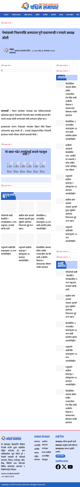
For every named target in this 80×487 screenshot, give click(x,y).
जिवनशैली (3, 211)
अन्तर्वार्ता (53, 15)
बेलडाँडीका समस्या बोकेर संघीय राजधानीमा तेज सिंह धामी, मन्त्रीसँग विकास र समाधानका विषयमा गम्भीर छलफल (44, 257)
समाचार (6, 15)
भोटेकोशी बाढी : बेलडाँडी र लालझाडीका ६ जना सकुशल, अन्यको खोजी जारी (8, 222)
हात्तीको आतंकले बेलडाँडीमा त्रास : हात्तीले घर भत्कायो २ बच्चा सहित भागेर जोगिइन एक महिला (71, 157)
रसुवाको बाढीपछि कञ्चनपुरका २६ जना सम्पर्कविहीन (8, 251)
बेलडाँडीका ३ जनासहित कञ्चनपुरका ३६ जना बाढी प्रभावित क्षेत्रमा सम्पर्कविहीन (44, 222)
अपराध (61, 15)
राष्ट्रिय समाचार (28, 15)
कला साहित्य (69, 15)
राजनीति (45, 15)
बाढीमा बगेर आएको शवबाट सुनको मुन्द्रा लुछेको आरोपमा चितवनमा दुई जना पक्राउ (26, 222)
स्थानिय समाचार (16, 15)
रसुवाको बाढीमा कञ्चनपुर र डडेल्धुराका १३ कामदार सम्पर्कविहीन (25, 254)
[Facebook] (58, 466)
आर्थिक (37, 15)
